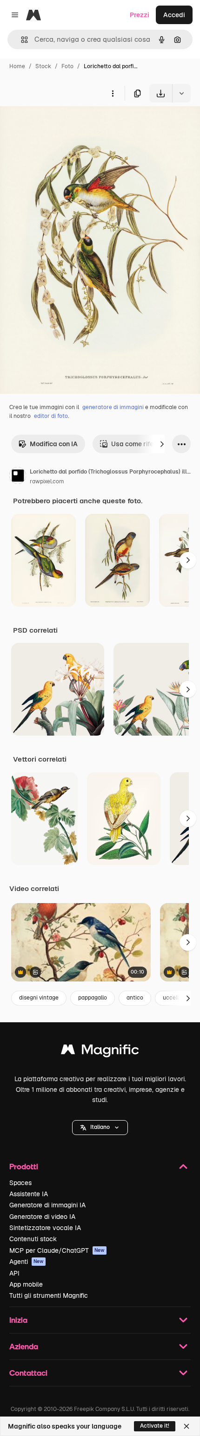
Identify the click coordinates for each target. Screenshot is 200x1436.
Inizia (18, 1320)
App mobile (26, 1284)
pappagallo (92, 997)
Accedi (174, 15)
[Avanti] (161, 444)
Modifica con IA (54, 444)
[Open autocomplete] (20, 39)
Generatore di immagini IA (47, 1205)
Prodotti (23, 1166)
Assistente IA (28, 1194)
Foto (67, 66)
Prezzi (139, 15)
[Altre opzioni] (112, 93)
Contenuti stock (33, 1239)
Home (17, 66)
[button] (100, 1127)
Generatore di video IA (42, 1216)
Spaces (20, 1183)
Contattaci (28, 1373)
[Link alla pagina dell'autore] (17, 477)
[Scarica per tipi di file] (181, 93)
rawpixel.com (47, 481)
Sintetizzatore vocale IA (45, 1228)
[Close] (186, 1426)
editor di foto (51, 416)
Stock (43, 66)
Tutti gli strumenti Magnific (48, 1295)
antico (135, 997)
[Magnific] (100, 1052)
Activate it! (154, 1426)
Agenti (26, 1261)
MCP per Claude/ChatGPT (57, 1250)
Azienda (23, 1346)
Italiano (100, 1127)
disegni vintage (39, 997)
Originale (61, 124)
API (14, 1273)
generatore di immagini (113, 407)
